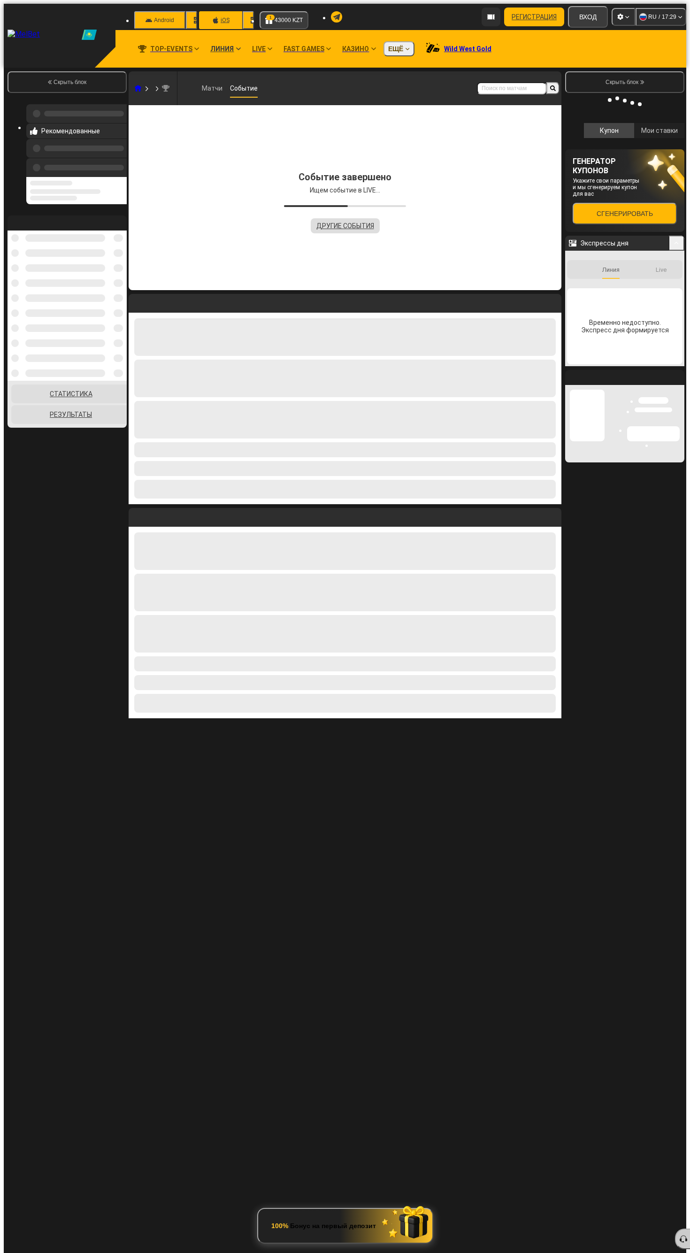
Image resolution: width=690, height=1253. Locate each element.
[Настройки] (623, 17)
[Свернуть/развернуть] (676, 368)
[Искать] (553, 88)
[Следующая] (157, 515)
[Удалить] (552, 515)
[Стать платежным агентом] (491, 17)
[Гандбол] (155, 88)
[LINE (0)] (138, 88)
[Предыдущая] (117, 158)
